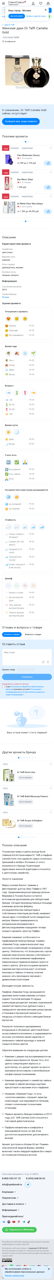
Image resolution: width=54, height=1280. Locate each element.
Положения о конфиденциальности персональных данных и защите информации (25, 692)
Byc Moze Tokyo (25, 179)
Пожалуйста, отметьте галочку (15, 684)
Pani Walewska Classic (28, 155)
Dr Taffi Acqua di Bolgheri (30, 820)
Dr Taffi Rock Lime (26, 772)
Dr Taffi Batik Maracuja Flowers (32, 796)
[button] (25, 141)
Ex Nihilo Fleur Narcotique (30, 203)
